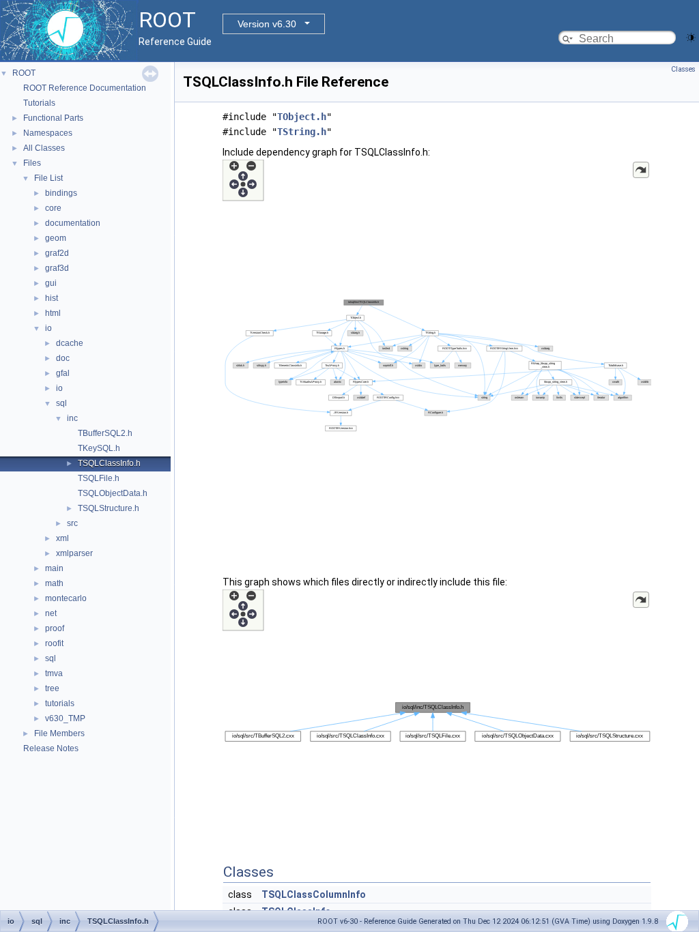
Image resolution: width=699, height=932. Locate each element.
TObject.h (301, 116)
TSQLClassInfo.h (109, 463)
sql (61, 403)
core (53, 208)
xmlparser (74, 553)
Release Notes (51, 748)
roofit (54, 643)
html (53, 313)
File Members (59, 733)
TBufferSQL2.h (105, 433)
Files (32, 163)
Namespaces (47, 133)
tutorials (59, 703)
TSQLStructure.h (108, 508)
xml (62, 538)
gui (51, 283)
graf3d (57, 268)
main (54, 568)
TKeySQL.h (99, 448)
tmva (54, 673)
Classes (683, 69)
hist (51, 298)
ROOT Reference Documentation (84, 88)
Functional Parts (53, 118)
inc (72, 418)
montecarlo (66, 598)
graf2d (57, 253)
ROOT (23, 73)
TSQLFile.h (98, 478)
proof (54, 628)
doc (63, 358)
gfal (63, 373)
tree (52, 688)
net (51, 613)
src (72, 523)
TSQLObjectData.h (112, 493)
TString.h (301, 131)
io (48, 328)
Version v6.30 (267, 23)
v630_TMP (65, 718)
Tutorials (39, 103)
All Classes (44, 148)
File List (48, 178)
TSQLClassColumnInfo (313, 894)
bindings (61, 193)
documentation (72, 223)
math (54, 583)
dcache (69, 343)
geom (55, 238)
